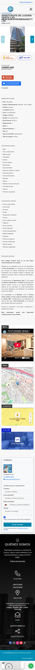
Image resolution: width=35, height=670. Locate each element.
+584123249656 (17, 584)
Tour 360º (26, 57)
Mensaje (6, 508)
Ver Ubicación (14, 419)
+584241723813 (9, 477)
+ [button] (4, 370)
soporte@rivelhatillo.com (17, 625)
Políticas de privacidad (17, 561)
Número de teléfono (9, 501)
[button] (11, 50)
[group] (17, 39)
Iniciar (17, 443)
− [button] (4, 372)
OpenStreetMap (29, 403)
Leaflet (19, 403)
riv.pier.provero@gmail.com (12, 479)
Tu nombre (7, 488)
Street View (10, 57)
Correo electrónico (9, 495)
